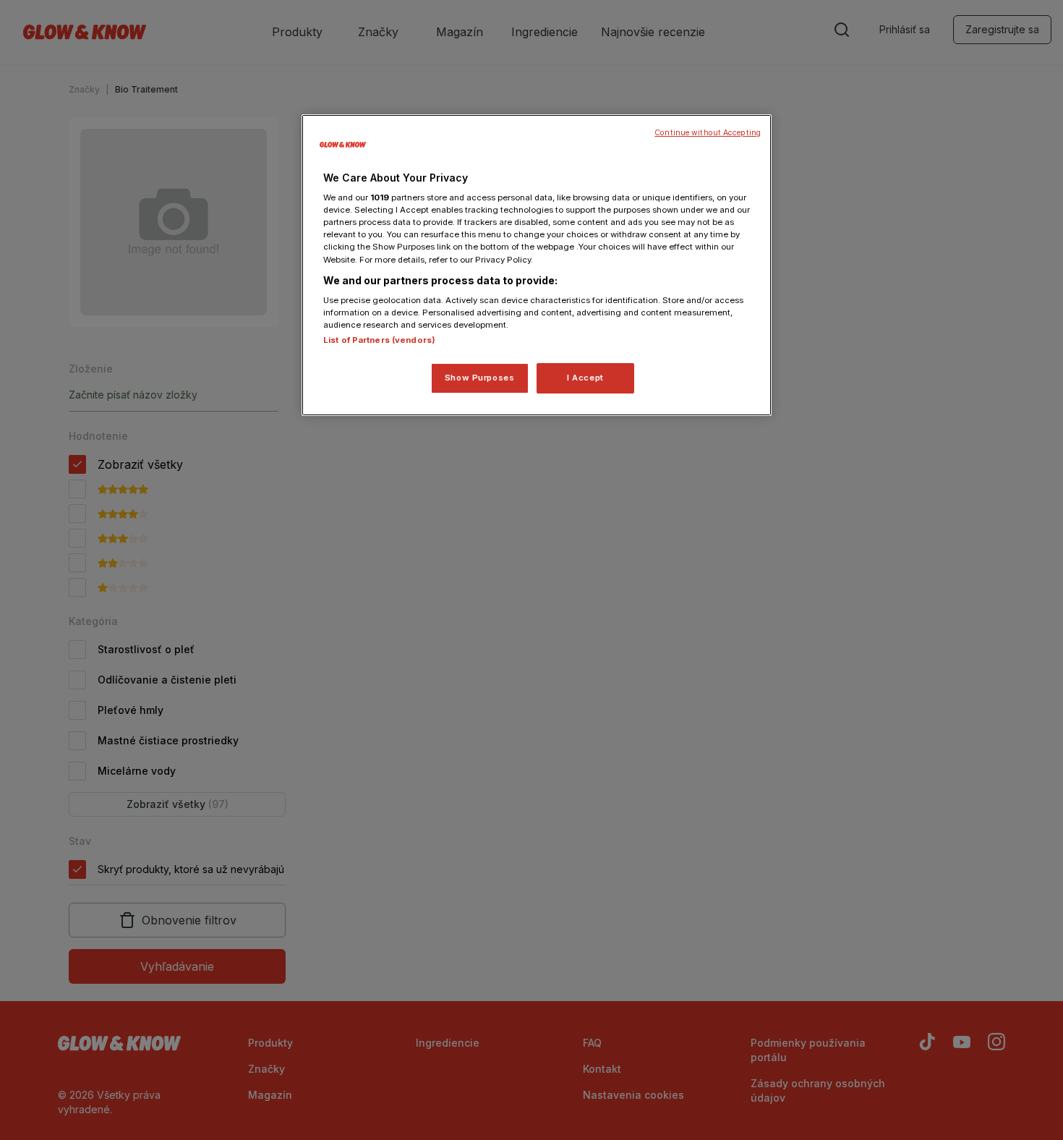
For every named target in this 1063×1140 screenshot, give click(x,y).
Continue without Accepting (707, 132)
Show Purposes (479, 378)
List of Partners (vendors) (379, 340)
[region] (537, 265)
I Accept (585, 378)
